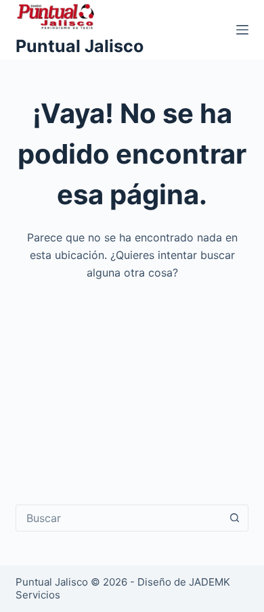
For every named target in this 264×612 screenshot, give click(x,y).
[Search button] (235, 518)
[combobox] (118, 518)
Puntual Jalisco (80, 46)
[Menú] (242, 30)
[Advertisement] (132, 383)
